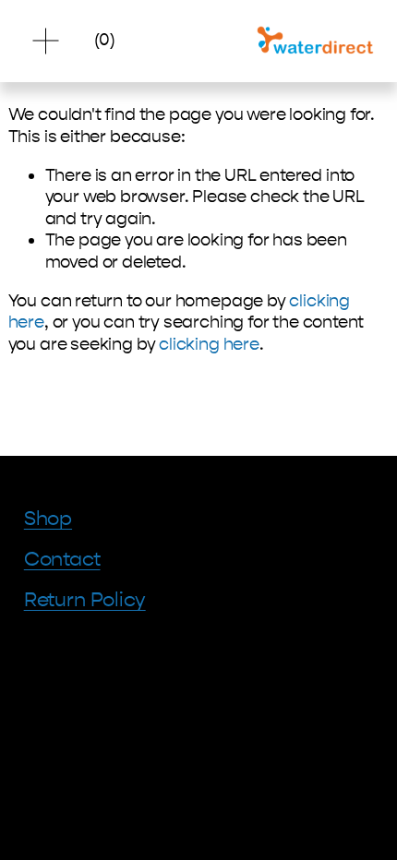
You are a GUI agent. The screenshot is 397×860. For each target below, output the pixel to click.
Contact (62, 559)
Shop (48, 519)
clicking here (209, 344)
